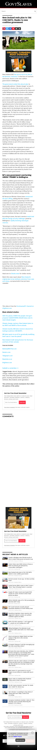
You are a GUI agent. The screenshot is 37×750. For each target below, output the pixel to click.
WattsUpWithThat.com (9, 349)
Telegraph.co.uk (7, 356)
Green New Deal (11, 375)
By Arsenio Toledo (18, 705)
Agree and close (20, 740)
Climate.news (15, 273)
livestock (25, 378)
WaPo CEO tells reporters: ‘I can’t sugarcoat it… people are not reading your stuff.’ (20, 622)
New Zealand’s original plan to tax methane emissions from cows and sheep (18, 279)
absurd (14, 371)
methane (5, 380)
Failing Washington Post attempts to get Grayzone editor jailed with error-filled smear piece (21, 629)
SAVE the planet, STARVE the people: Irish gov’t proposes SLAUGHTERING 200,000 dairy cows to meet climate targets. (17, 318)
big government (23, 371)
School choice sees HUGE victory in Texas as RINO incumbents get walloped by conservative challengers (20, 565)
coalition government (14, 373)
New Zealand (13, 380)
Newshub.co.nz (7, 359)
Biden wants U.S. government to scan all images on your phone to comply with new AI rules (20, 672)
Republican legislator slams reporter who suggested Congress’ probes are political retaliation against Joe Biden (20, 615)
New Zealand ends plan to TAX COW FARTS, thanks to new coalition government (20, 573)
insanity (9, 378)
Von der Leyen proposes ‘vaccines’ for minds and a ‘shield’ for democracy (20, 686)
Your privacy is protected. (9, 407)
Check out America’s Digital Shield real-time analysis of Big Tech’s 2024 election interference (20, 638)
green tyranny (21, 375)
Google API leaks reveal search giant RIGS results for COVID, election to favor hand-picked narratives (20, 593)
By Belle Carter (18, 618)
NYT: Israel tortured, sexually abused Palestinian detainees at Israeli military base (20, 607)
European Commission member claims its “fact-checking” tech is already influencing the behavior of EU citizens (21, 701)
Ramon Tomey (14, 25)
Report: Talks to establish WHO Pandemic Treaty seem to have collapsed (19, 679)
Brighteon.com (7, 362)
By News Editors (18, 582)
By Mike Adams (18, 657)
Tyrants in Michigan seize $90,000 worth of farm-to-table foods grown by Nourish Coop (20, 558)
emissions (25, 373)
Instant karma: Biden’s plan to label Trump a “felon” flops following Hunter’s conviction (20, 586)
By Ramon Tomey (18, 575)
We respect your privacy (23, 726)
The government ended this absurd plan (15, 84)
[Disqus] (18, 440)
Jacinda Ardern (17, 378)
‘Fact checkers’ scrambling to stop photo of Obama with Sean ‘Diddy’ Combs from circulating (20, 693)
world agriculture (23, 380)
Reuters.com (6, 352)
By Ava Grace (17, 603)
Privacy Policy (17, 736)
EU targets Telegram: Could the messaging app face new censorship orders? (21, 645)
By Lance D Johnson (19, 561)
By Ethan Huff (17, 569)
